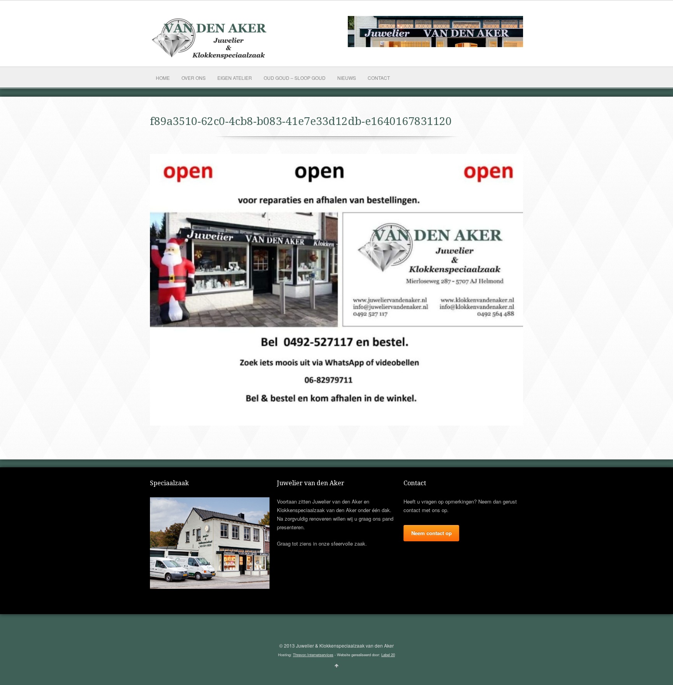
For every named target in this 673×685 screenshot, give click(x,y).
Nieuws (346, 77)
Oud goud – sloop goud (295, 77)
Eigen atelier (234, 77)
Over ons (193, 77)
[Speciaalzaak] (210, 586)
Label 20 (388, 654)
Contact (379, 77)
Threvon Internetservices (313, 654)
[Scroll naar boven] (336, 665)
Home (163, 77)
